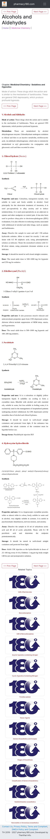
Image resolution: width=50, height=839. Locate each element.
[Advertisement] (25, 56)
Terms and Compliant (37, 826)
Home (5, 28)
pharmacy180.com (24, 4)
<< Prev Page (9, 11)
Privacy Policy (20, 826)
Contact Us (7, 826)
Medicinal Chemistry (21, 28)
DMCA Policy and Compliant (25, 829)
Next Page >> (40, 11)
